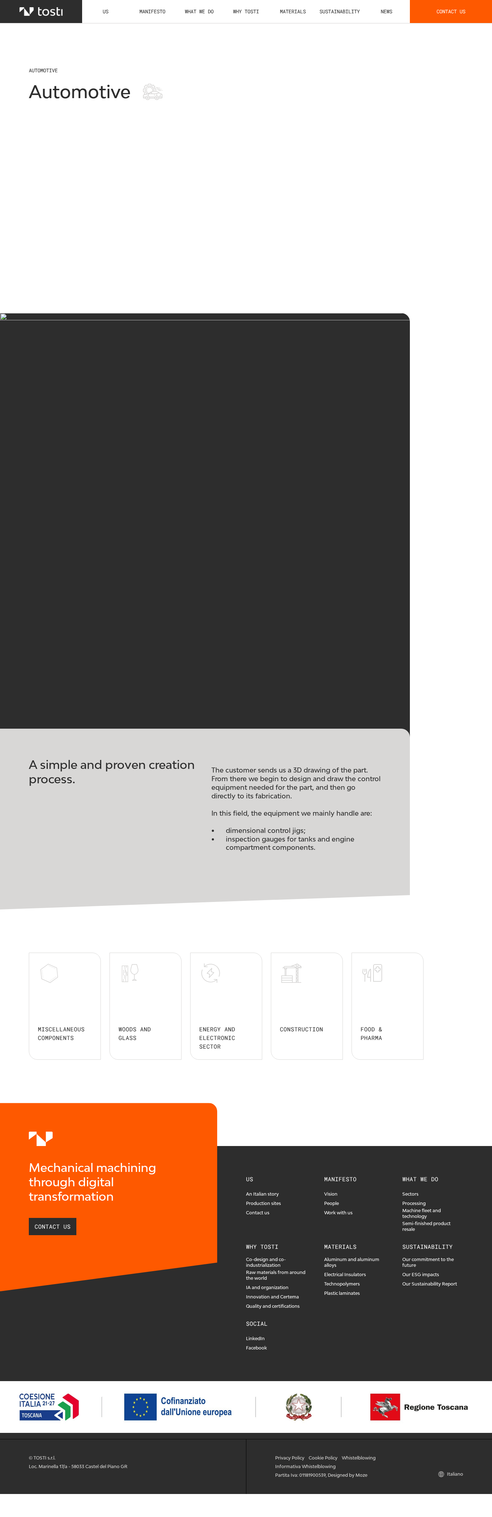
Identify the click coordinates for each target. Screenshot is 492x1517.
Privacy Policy (289, 1458)
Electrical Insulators (345, 1274)
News (386, 11)
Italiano (455, 1474)
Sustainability (339, 11)
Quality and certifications (273, 1306)
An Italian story (262, 1194)
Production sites (263, 1203)
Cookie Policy (323, 1458)
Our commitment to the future (428, 1262)
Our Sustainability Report (429, 1284)
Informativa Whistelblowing (305, 1466)
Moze (361, 1475)
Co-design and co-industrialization (266, 1262)
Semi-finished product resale (426, 1226)
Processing (414, 1203)
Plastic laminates (342, 1293)
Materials (293, 11)
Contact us (451, 11)
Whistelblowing (359, 1458)
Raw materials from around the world (275, 1275)
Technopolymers (342, 1284)
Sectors (410, 1194)
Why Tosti (246, 11)
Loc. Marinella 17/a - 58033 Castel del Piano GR (78, 1466)
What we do (199, 11)
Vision (330, 1194)
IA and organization (267, 1287)
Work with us (338, 1212)
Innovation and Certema (272, 1297)
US (105, 11)
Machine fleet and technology (421, 1213)
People (331, 1203)
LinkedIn (255, 1338)
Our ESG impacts (420, 1274)
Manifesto (152, 11)
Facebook (256, 1348)
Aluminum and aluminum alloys (351, 1262)
